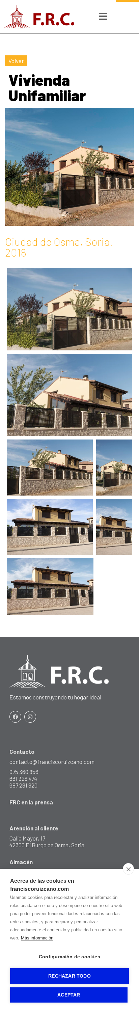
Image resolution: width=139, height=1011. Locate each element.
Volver (16, 60)
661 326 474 (23, 778)
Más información (37, 937)
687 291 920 (23, 785)
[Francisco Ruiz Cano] (39, 16)
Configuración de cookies (69, 956)
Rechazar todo (69, 976)
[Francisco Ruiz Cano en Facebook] (15, 717)
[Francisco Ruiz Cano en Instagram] (30, 717)
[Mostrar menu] (103, 17)
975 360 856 (23, 771)
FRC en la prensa (31, 802)
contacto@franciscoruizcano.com (51, 761)
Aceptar (68, 994)
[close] (128, 869)
